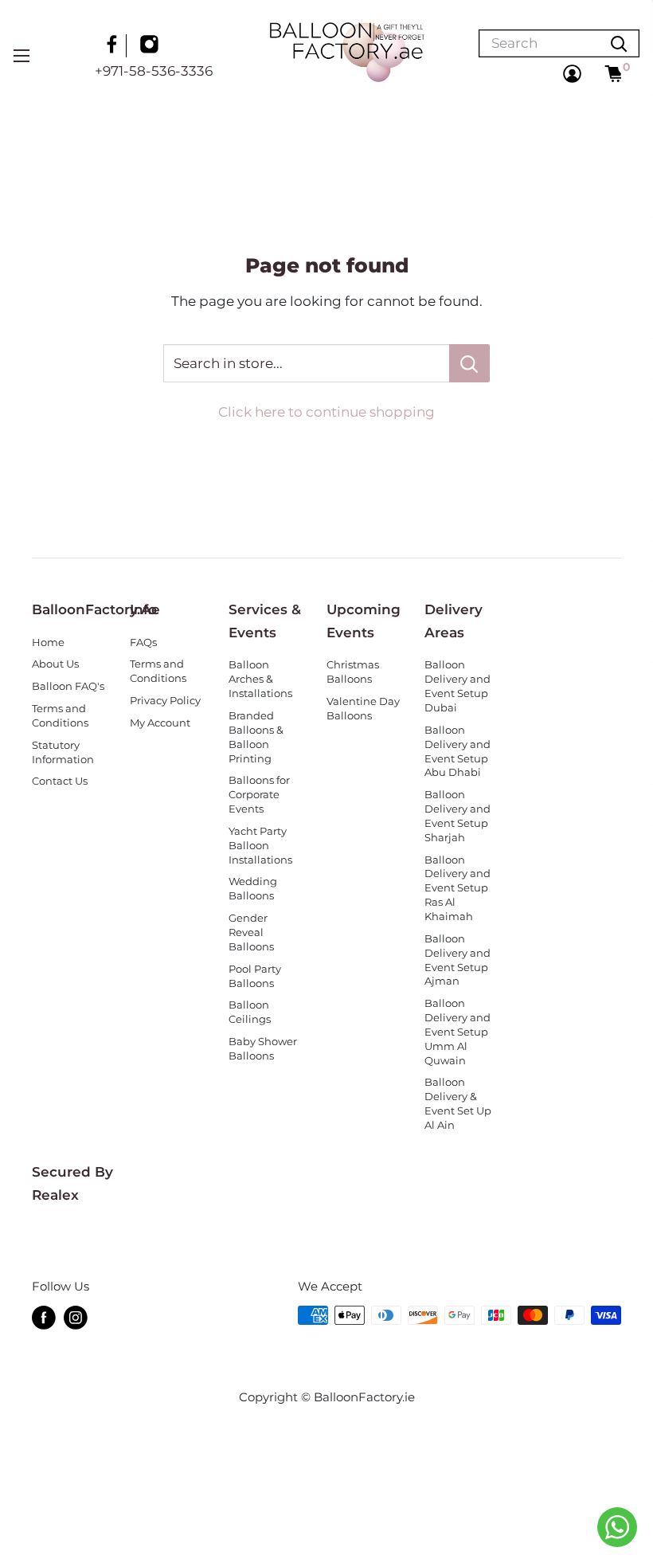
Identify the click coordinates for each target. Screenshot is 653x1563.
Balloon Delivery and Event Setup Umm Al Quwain (457, 1031)
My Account (160, 723)
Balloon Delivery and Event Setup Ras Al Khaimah (457, 888)
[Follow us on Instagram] (151, 46)
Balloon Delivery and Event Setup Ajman (457, 960)
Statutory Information (63, 752)
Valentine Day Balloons (363, 708)
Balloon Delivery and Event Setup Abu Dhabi (457, 751)
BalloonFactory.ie (364, 1396)
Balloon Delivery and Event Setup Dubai (457, 686)
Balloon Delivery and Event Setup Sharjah (457, 816)
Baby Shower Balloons (263, 1049)
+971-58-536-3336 (154, 71)
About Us (55, 664)
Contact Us (60, 781)
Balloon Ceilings (250, 1012)
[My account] (572, 74)
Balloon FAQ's (68, 686)
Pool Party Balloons (255, 976)
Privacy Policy (165, 701)
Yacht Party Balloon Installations (260, 845)
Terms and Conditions (60, 716)
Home (48, 642)
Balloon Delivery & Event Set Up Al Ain (457, 1103)
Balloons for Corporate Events (259, 794)
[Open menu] (21, 55)
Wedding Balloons (253, 889)
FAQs (143, 642)
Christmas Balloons (352, 672)
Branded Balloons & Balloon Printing (256, 737)
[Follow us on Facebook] (114, 46)
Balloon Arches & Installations (260, 679)
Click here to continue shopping (326, 412)
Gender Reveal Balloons (251, 932)
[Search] (619, 43)
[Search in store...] (469, 363)
